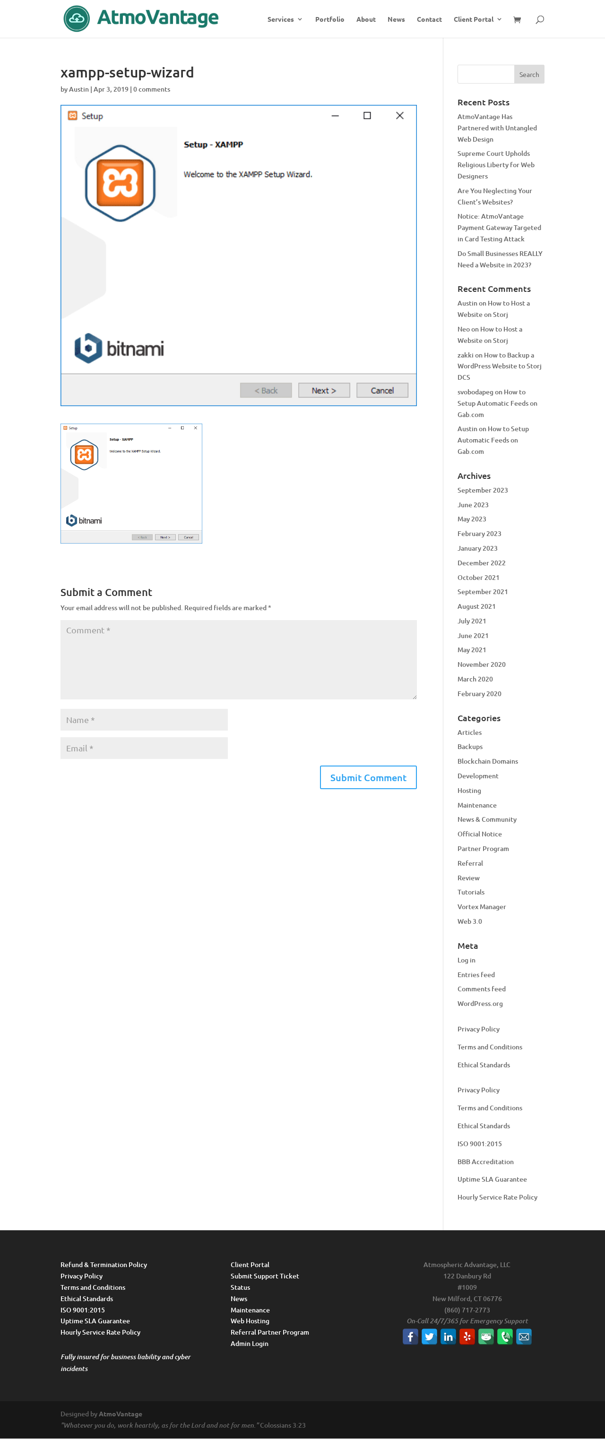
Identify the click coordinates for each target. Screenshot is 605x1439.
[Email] (524, 1336)
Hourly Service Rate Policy (497, 1196)
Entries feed (476, 974)
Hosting (469, 790)
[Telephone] (505, 1336)
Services (281, 19)
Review (469, 877)
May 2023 (472, 518)
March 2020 (475, 678)
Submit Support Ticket (265, 1275)
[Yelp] (467, 1336)
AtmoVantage (120, 1413)
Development (478, 775)
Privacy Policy (479, 1028)
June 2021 (473, 635)
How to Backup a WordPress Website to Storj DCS (500, 366)
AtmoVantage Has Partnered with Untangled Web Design (497, 128)
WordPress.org (480, 1003)
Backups (470, 746)
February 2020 (479, 693)
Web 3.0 (470, 921)
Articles (470, 732)
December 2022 (482, 562)
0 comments (151, 89)
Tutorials (471, 891)
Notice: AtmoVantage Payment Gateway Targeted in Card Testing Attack (499, 227)
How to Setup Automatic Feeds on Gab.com (497, 403)
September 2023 (483, 489)
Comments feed (482, 988)
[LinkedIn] (448, 1336)
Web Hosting (250, 1320)
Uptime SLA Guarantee (492, 1179)
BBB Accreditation (486, 1161)
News (396, 19)
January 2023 (478, 548)
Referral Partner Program (270, 1332)
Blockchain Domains (488, 761)
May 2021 (472, 649)
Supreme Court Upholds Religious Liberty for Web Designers (496, 164)
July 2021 (472, 620)
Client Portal (473, 19)
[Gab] (486, 1336)
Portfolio (330, 19)
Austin (79, 89)
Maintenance (477, 804)
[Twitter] (429, 1336)
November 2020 (482, 664)
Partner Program (483, 848)
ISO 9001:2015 (480, 1143)
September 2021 (483, 591)
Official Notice (480, 833)
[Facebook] (410, 1336)
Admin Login (249, 1343)
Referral (470, 863)
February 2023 (479, 533)
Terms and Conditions (490, 1046)
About (366, 19)
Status (240, 1287)
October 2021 (479, 577)
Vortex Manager (482, 906)
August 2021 (477, 606)
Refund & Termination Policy (103, 1264)
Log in (466, 959)
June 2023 (473, 504)
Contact (429, 19)
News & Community (487, 819)
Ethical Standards (484, 1064)
